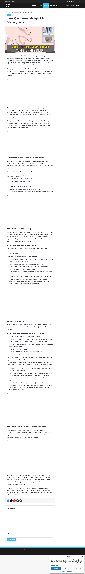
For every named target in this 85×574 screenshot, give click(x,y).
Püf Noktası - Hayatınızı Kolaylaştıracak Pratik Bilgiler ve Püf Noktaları (39, 549)
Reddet (66, 568)
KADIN (60, 5)
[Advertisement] (42, 564)
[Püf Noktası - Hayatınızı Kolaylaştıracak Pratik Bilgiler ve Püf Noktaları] (9, 5)
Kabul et (56, 568)
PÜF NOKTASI (53, 5)
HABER (40, 5)
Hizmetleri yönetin (54, 565)
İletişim (71, 552)
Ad (7, 527)
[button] (82, 556)
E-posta (8, 533)
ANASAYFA (34, 5)
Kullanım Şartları (66, 552)
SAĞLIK (46, 5)
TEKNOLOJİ (66, 5)
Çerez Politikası (63, 571)
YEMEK (73, 5)
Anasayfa (9, 12)
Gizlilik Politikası (70, 571)
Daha (77, 5)
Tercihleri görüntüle (78, 568)
